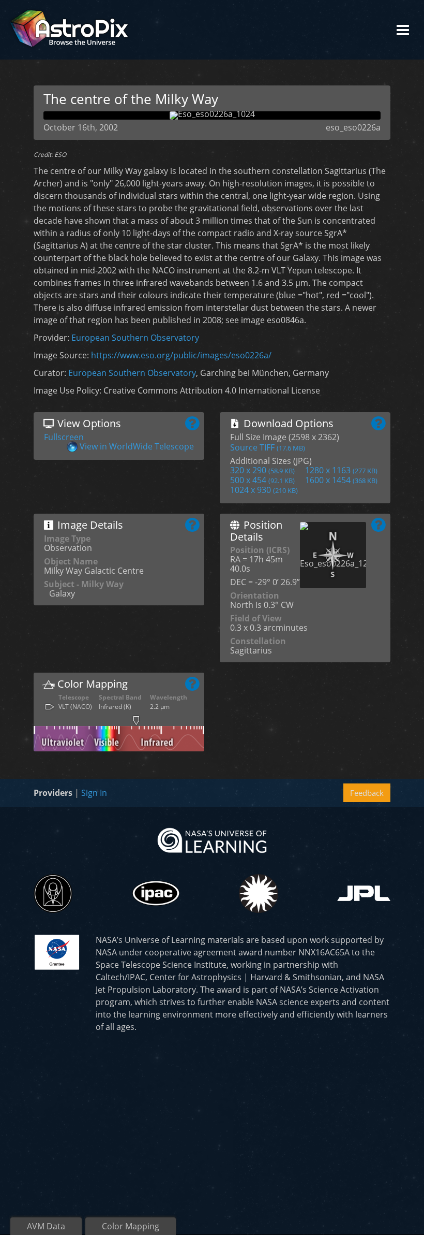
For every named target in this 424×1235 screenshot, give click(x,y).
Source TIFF (267, 447)
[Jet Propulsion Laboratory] (363, 893)
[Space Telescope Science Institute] (53, 893)
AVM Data (46, 1226)
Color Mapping (130, 1226)
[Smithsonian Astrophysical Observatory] (258, 893)
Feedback (367, 793)
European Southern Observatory (135, 337)
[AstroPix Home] (69, 29)
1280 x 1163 (341, 470)
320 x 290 (262, 470)
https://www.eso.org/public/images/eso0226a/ (181, 355)
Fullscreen (64, 437)
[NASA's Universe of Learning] (212, 839)
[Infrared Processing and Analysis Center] (156, 893)
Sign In (94, 792)
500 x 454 (262, 480)
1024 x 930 (264, 490)
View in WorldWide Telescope (137, 446)
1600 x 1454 (341, 480)
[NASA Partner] (57, 951)
